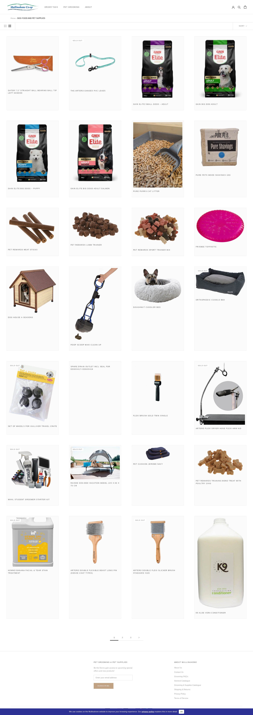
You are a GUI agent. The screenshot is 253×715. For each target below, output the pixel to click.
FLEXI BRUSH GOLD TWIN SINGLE (150, 416)
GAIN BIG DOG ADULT (207, 104)
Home (13, 18)
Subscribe (104, 686)
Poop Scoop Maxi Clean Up (86, 345)
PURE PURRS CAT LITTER (146, 191)
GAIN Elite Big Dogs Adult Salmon (90, 188)
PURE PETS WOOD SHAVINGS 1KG (213, 175)
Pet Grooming (72, 7)
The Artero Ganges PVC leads (88, 91)
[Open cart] (245, 7)
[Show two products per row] (5, 26)
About (88, 7)
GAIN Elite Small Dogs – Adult (150, 104)
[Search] (239, 7)
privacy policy (148, 712)
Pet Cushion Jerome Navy (148, 464)
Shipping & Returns (182, 689)
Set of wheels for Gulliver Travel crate (32, 426)
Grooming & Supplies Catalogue (187, 685)
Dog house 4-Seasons (20, 317)
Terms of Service (181, 698)
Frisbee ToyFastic (206, 247)
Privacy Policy (180, 694)
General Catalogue (182, 681)
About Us (178, 668)
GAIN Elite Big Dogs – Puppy (24, 188)
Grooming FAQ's (181, 676)
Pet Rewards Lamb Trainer (86, 245)
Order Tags (51, 7)
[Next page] (139, 638)
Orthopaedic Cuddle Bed (210, 300)
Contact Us (178, 672)
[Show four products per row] (10, 26)
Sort (242, 26)
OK (181, 712)
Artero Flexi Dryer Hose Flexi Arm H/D (219, 428)
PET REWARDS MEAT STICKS (23, 250)
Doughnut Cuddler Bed (147, 307)
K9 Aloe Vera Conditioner (211, 613)
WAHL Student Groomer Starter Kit (29, 499)
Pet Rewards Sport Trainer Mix (151, 250)
